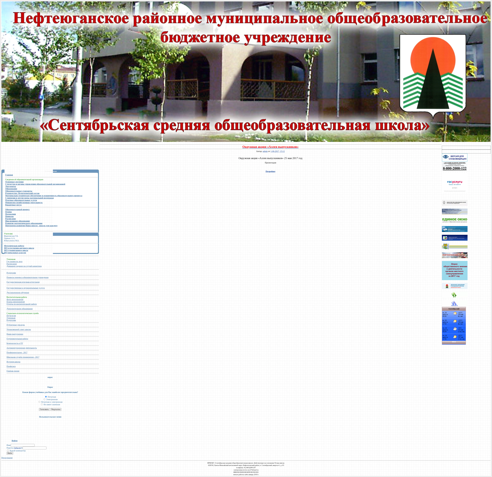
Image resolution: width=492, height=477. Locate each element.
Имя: (9, 445)
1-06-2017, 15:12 (278, 151)
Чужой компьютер (17, 451)
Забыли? (18, 448)
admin (265, 151)
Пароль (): (15, 448)
